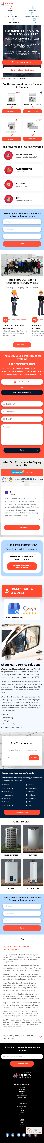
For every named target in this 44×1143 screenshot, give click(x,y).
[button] (22, 70)
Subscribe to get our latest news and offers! (23, 1049)
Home (3, 78)
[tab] (11, 106)
